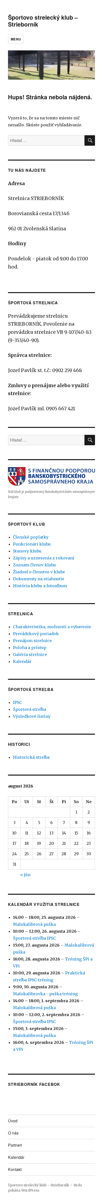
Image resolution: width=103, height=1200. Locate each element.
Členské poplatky (30, 537)
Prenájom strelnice (32, 640)
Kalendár (22, 661)
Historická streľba (31, 757)
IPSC (17, 702)
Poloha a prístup (29, 647)
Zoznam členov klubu (34, 564)
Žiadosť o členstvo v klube (39, 571)
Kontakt (15, 1169)
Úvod (13, 1121)
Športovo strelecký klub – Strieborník (43, 20)
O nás (13, 1133)
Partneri (15, 1145)
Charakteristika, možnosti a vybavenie (52, 626)
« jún (25, 874)
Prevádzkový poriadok (36, 633)
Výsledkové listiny (31, 716)
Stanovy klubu (27, 551)
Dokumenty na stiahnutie (38, 578)
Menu (16, 39)
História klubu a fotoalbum (40, 585)
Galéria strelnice (30, 654)
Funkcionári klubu (32, 544)
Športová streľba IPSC (34, 938)
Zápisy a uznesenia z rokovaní (43, 557)
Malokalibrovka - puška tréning (45, 993)
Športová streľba (29, 709)
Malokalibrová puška (34, 924)
